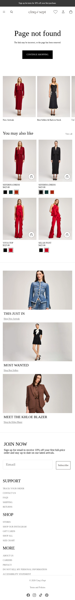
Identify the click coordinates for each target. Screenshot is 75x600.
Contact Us (9, 493)
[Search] (11, 12)
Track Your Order (13, 488)
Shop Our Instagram (15, 526)
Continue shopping (37, 54)
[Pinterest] (47, 595)
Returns (7, 507)
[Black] (5, 192)
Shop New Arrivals (12, 319)
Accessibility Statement (17, 574)
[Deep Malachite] (10, 192)
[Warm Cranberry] (10, 250)
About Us (8, 555)
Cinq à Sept (41, 580)
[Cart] (71, 12)
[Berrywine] (16, 192)
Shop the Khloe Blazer (13, 422)
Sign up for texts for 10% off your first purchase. (37, 3)
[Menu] (4, 12)
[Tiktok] (41, 595)
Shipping (8, 502)
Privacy (7, 565)
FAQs (5, 497)
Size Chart (9, 540)
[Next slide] (68, 99)
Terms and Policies (37, 587)
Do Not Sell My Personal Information (25, 569)
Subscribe (63, 465)
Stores (7, 522)
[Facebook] (28, 595)
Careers (7, 560)
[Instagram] (34, 595)
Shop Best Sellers (11, 370)
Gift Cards (9, 531)
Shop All (8, 536)
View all (68, 134)
